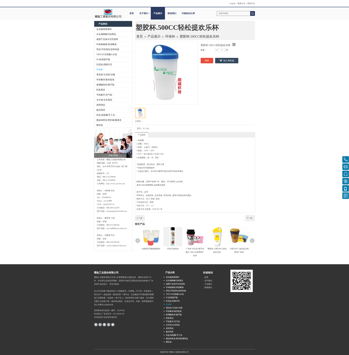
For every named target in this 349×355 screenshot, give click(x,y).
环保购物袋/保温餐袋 (106, 44)
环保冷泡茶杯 (173, 249)
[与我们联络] (113, 143)
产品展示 (158, 13)
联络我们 (172, 13)
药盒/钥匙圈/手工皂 (105, 115)
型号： (140, 128)
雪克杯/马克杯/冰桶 (105, 74)
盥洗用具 (100, 110)
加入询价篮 (228, 60)
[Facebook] (96, 324)
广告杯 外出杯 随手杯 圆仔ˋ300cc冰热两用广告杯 (195, 252)
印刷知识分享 (188, 13)
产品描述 (141, 135)
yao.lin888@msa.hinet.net (116, 228)
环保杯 (99, 69)
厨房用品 (100, 105)
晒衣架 (99, 125)
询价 (207, 60)
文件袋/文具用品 (104, 100)
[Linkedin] (104, 324)
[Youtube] (113, 324)
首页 (132, 13)
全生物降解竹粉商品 (106, 34)
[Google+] (100, 324)
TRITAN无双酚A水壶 (106, 54)
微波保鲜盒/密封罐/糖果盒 (108, 120)
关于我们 (143, 13)
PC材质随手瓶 (103, 59)
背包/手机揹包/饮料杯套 (107, 49)
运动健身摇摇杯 (104, 29)
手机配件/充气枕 (104, 95)
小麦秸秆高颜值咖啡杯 (150, 249)
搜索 (252, 13)
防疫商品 (100, 90)
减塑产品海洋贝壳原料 (107, 39)
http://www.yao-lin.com (115, 184)
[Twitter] (108, 324)
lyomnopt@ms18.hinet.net (116, 211)
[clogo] (108, 13)
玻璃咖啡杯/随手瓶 (105, 85)
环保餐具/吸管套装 (105, 79)
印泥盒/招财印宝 (104, 64)
